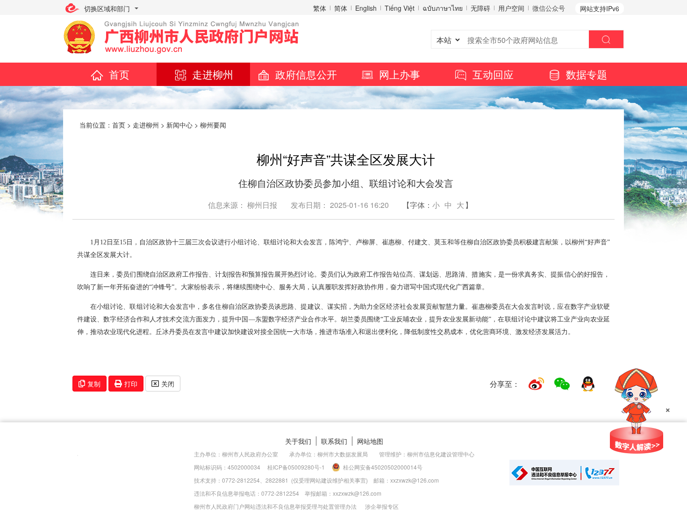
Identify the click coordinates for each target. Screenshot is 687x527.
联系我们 (334, 441)
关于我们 (298, 441)
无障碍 (480, 8)
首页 (119, 74)
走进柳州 (212, 74)
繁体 (319, 8)
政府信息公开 (306, 74)
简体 (340, 8)
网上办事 (399, 74)
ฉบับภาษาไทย (442, 8)
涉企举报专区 (382, 506)
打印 (130, 383)
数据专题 (586, 74)
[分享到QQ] (588, 384)
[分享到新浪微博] (536, 384)
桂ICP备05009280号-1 (296, 467)
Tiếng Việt (400, 8)
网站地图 (370, 441)
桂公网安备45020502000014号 (382, 467)
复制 (93, 383)
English (366, 8)
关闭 (167, 383)
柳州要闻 (213, 124)
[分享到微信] (562, 384)
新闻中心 (179, 124)
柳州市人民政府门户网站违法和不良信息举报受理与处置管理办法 (275, 506)
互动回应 (493, 74)
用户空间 (511, 8)
